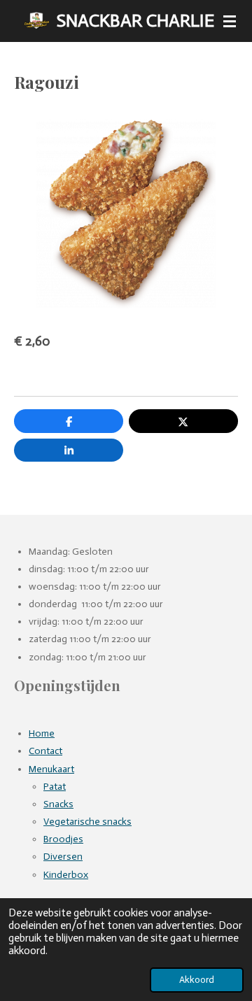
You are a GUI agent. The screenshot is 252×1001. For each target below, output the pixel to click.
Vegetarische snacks (87, 822)
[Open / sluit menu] (229, 21)
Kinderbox (65, 875)
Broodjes (63, 839)
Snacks (58, 804)
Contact (45, 751)
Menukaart (51, 769)
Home (42, 733)
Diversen (63, 856)
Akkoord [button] (196, 980)
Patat (54, 787)
